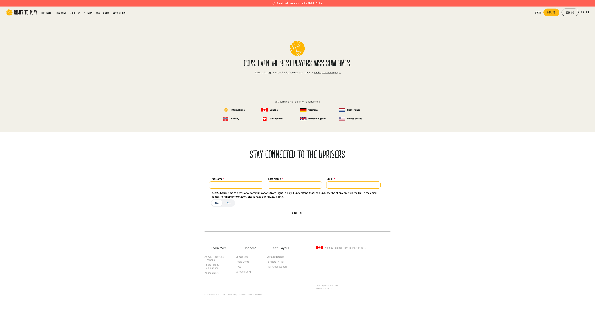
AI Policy (242, 295)
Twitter (324, 256)
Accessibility (212, 272)
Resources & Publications (212, 266)
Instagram (331, 256)
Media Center (243, 261)
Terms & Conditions (255, 295)
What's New (102, 13)
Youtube (344, 256)
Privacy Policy (232, 295)
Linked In (337, 256)
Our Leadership (275, 256)
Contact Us (242, 256)
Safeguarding (243, 271)
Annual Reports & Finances (214, 258)
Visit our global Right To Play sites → (345, 247)
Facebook (318, 256)
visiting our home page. (327, 72)
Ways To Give (120, 13)
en (587, 12)
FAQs (238, 266)
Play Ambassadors (277, 266)
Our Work (62, 13)
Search (538, 12)
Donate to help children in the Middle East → (299, 3)
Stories (88, 13)
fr (582, 12)
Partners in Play (275, 261)
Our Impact (47, 13)
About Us (76, 13)
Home (21, 12)
